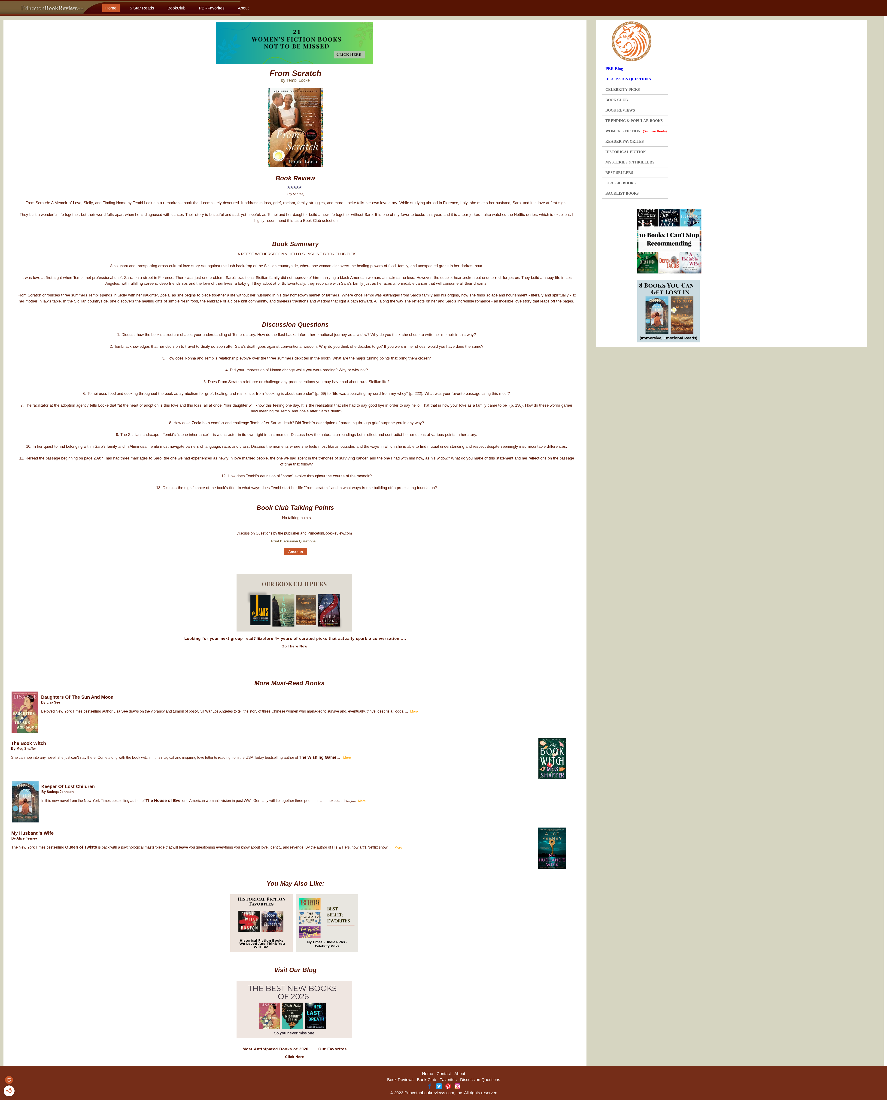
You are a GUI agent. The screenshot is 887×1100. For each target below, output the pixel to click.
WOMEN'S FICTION (636, 131)
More (414, 711)
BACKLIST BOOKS (622, 193)
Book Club (426, 1079)
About (243, 8)
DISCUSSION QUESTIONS (628, 79)
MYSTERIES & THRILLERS (629, 162)
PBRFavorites (212, 8)
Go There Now (295, 646)
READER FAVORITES (624, 141)
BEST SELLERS (619, 173)
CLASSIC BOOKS (620, 183)
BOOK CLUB (616, 100)
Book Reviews (400, 1079)
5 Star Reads (142, 8)
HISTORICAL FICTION (625, 152)
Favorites (448, 1079)
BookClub (176, 8)
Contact (444, 1073)
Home (110, 8)
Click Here (294, 1057)
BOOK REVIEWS (620, 110)
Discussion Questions (480, 1079)
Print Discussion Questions (293, 541)
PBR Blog (614, 68)
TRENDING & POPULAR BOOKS (634, 121)
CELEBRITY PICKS (622, 89)
